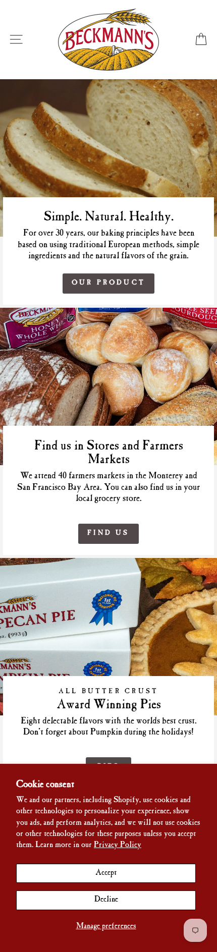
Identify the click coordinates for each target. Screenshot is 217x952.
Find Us (108, 533)
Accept (106, 873)
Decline (106, 900)
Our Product (108, 283)
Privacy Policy (117, 845)
